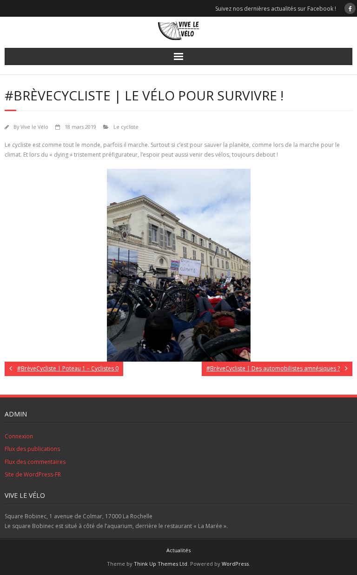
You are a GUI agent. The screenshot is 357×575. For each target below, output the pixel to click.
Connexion (19, 436)
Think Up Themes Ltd (160, 563)
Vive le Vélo (34, 126)
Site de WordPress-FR (33, 474)
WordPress (235, 563)
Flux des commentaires (35, 462)
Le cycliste (126, 126)
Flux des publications (32, 449)
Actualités (178, 550)
